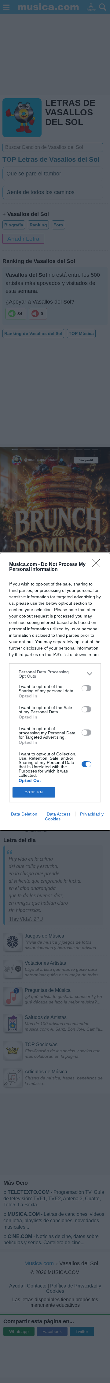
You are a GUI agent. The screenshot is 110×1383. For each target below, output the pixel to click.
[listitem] (55, 674)
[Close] (98, 565)
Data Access (59, 814)
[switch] (86, 688)
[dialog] (55, 691)
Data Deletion (24, 814)
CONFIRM (34, 792)
